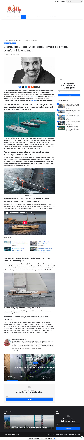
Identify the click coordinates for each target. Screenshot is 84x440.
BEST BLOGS (52, 17)
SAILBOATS (9, 17)
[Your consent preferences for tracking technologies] (81, 437)
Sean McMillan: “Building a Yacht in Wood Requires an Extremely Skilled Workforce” (72, 128)
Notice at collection (34, 438)
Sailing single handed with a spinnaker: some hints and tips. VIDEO (73, 117)
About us (57, 434)
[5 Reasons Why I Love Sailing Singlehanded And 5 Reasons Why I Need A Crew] (61, 106)
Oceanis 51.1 (33, 96)
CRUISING (29, 17)
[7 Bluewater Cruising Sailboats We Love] (61, 123)
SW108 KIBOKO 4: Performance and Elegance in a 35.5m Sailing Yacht (35, 367)
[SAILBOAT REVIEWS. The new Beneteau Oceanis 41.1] (7, 249)
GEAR (40, 17)
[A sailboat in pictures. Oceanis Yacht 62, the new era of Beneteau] (7, 242)
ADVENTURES (17, 17)
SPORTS (36, 17)
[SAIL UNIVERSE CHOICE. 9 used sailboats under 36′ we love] (33, 249)
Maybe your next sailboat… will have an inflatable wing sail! (73, 111)
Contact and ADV (63, 434)
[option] (35, 367)
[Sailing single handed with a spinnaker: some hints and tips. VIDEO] (61, 117)
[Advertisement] (42, 29)
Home (3, 17)
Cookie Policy (77, 434)
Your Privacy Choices (46, 438)
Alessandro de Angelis (19, 339)
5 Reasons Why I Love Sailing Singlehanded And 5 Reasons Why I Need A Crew (72, 106)
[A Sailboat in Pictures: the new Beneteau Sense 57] (33, 243)
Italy (9, 43)
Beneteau (34, 100)
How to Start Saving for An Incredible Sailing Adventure (27, 427)
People (9, 40)
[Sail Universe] (14, 9)
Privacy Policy (71, 434)
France (5, 43)
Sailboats (36, 361)
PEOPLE (23, 17)
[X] (16, 350)
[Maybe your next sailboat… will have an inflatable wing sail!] (61, 111)
